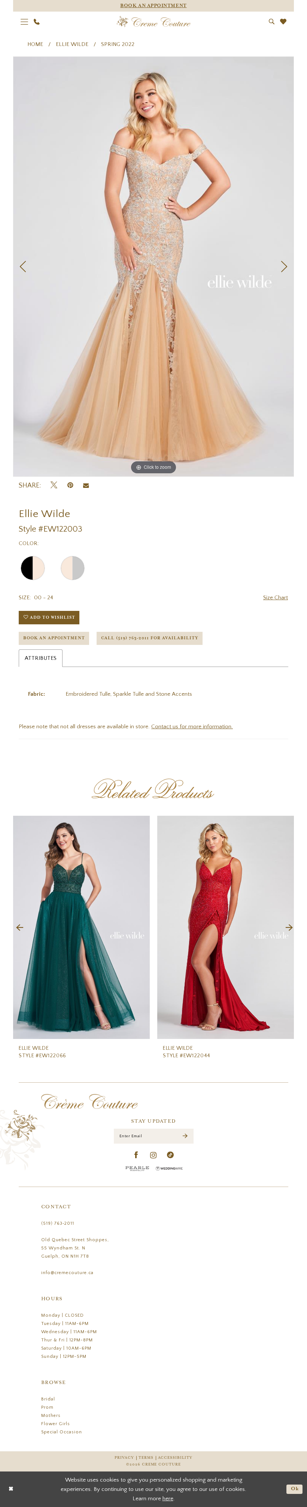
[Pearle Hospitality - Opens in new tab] (137, 1168)
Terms (146, 1458)
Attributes (41, 658)
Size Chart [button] (275, 597)
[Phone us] (37, 22)
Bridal (48, 1399)
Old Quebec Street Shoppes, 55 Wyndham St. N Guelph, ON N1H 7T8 (75, 1248)
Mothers (51, 1415)
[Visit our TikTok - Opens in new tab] (170, 1155)
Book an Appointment (54, 638)
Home (35, 44)
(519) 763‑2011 (57, 1223)
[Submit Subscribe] (185, 1136)
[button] (24, 21)
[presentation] (105, 927)
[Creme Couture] (154, 21)
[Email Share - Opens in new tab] (86, 485)
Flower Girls (55, 1423)
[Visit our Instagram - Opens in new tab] (153, 1155)
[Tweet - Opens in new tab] (54, 485)
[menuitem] (24, 21)
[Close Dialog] (11, 1489)
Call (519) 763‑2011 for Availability (149, 638)
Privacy (124, 1458)
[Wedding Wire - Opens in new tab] (169, 1168)
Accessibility (175, 1458)
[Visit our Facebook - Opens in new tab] (136, 1155)
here (167, 1498)
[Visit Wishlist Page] (283, 21)
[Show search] (271, 21)
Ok (295, 1489)
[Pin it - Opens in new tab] (70, 485)
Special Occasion (61, 1432)
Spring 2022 (117, 44)
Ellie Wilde (72, 44)
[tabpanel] (153, 266)
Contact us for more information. (192, 726)
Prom (47, 1407)
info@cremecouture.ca (67, 1272)
